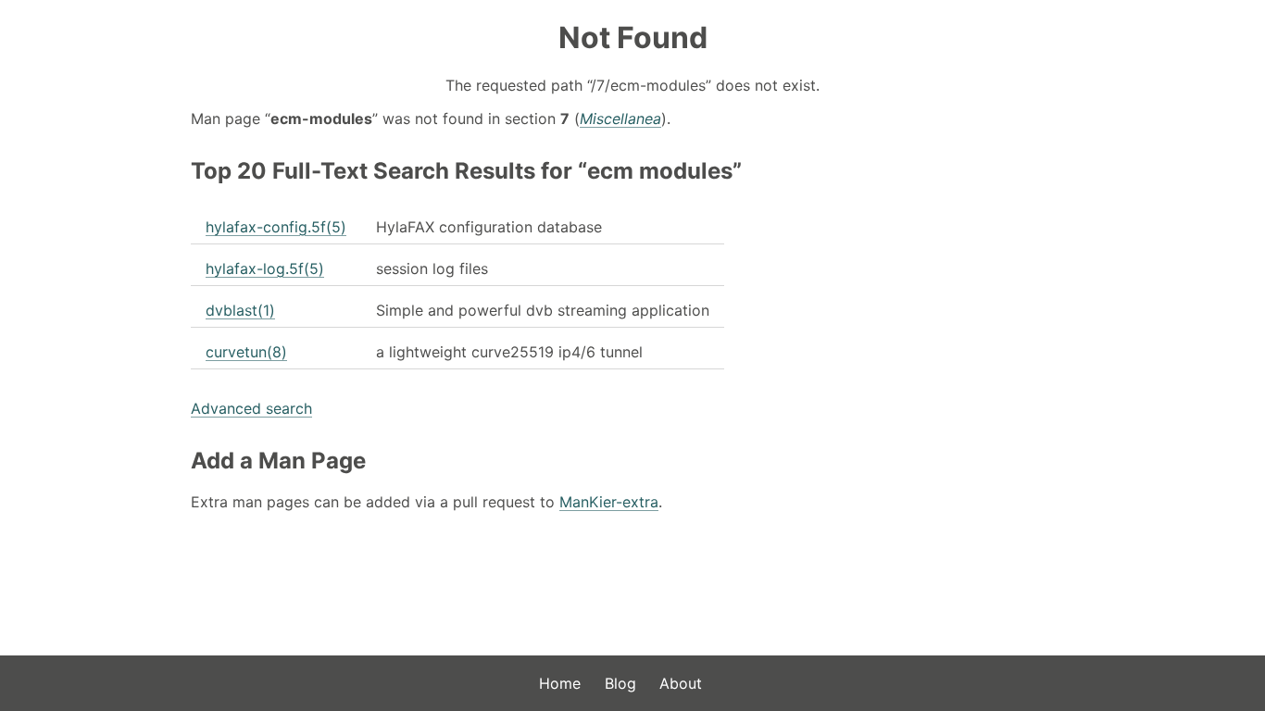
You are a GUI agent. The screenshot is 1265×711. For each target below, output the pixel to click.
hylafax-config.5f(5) (276, 227)
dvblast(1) (240, 310)
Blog (620, 683)
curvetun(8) (246, 352)
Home (560, 683)
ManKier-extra (608, 502)
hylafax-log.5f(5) (265, 268)
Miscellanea (620, 118)
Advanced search (251, 408)
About (680, 683)
